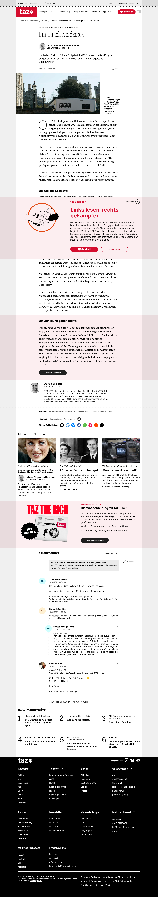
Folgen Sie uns (117, 760)
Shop (20, 863)
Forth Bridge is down (51, 146)
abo (114, 775)
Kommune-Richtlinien (118, 877)
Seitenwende (126, 881)
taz (25, 760)
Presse (84, 791)
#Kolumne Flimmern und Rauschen (62, 411)
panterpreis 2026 (120, 795)
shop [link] (41, 3)
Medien (44, 21)
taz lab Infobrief (56, 830)
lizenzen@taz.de (36, 881)
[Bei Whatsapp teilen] (85, 425)
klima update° (24, 826)
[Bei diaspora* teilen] (90, 425)
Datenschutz (97, 881)
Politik (21, 775)
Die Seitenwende (88, 783)
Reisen (21, 855)
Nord (20, 798)
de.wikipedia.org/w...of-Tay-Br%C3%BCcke (68, 702)
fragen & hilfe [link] (50, 3)
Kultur (20, 787)
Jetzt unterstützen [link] (52, 372)
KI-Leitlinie (134, 877)
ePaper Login (55, 862)
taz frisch (53, 822)
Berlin (20, 795)
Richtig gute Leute (57, 795)
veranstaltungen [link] (31, 3)
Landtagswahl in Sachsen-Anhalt (61, 777)
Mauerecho (23, 830)
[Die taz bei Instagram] (138, 762)
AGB (117, 881)
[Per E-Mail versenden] (62, 425)
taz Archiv (116, 831)
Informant (85, 881)
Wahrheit (22, 802)
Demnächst (86, 818)
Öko (20, 779)
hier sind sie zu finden (67, 568)
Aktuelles (85, 775)
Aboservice (54, 858)
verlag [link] (20, 3)
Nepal (52, 783)
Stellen (84, 787)
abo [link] (110, 3)
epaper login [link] (133, 3)
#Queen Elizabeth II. (99, 411)
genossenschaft (119, 779)
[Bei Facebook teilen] (79, 425)
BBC (67, 273)
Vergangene (86, 830)
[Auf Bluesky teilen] (73, 425)
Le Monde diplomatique (123, 827)
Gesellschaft (34, 21)
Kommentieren (56, 419)
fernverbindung (25, 822)
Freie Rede (23, 834)
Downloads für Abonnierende (62, 866)
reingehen (22, 838)
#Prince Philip (83, 411)
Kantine (21, 859)
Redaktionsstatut (99, 877)
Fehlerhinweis (69, 419)
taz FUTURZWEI (119, 823)
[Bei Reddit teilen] (96, 425)
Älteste (116, 553)
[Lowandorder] (42, 665)
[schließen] (137, 201)
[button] (139, 12)
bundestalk (23, 818)
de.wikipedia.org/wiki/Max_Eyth (63, 691)
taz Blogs (116, 819)
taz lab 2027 (86, 834)
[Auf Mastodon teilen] (68, 425)
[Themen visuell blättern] (114, 11)
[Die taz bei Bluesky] (132, 762)
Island (52, 791)
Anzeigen (22, 867)
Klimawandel (55, 798)
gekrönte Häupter (77, 172)
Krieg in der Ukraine (58, 787)
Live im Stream (88, 826)
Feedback (54, 854)
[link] (53, 12)
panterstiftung (119, 791)
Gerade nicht (129, 202)
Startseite (22, 21)
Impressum (109, 881)
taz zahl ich (117, 783)
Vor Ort (84, 822)
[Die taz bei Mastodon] (126, 762)
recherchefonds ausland (123, 787)
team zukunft (55, 818)
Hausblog (85, 779)
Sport (20, 791)
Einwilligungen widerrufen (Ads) (95, 885)
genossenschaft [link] (120, 3)
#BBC (111, 411)
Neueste (108, 553)
